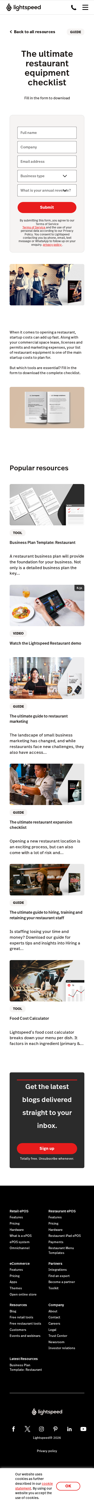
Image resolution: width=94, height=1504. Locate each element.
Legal (52, 1330)
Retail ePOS (19, 1211)
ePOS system (20, 1242)
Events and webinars (25, 1336)
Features (16, 1217)
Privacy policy (47, 1451)
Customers (18, 1330)
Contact (54, 1317)
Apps (13, 1282)
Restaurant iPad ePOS (64, 1236)
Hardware (17, 1230)
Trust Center (57, 1336)
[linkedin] (69, 1429)
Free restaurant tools (25, 1324)
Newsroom (56, 1342)
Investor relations (61, 1348)
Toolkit (53, 1288)
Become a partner (61, 1282)
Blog (13, 1311)
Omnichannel (20, 1248)
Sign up (47, 1148)
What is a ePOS (21, 1236)
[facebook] (13, 1429)
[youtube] (83, 1429)
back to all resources (34, 32)
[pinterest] (55, 1429)
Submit (47, 207)
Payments (55, 1242)
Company (56, 1305)
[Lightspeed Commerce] (22, 7)
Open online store (23, 1294)
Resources (18, 1305)
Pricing (15, 1223)
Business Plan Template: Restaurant (26, 1367)
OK (68, 1486)
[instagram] (41, 1429)
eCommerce (20, 1263)
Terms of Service (34, 227)
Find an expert (59, 1276)
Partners (55, 1263)
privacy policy (52, 245)
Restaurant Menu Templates (61, 1250)
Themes (16, 1288)
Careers (54, 1324)
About (52, 1311)
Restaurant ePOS (62, 1211)
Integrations (57, 1270)
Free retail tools (21, 1317)
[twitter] (27, 1429)
